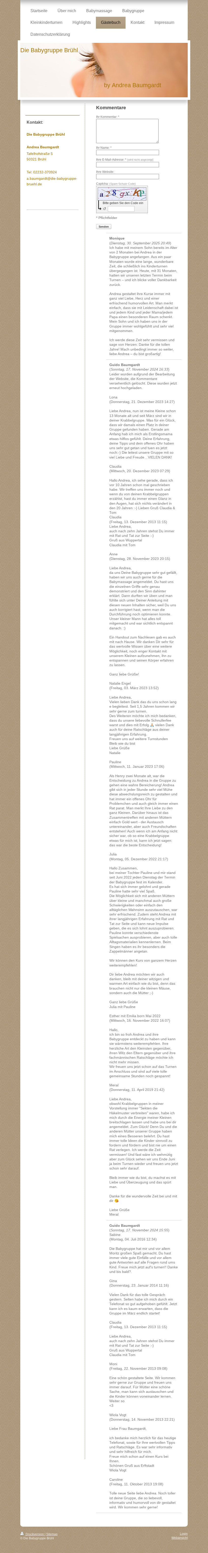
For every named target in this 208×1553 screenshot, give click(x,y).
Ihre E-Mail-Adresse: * (124, 159)
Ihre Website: (105, 172)
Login (184, 1533)
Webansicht (179, 1537)
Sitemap (52, 1534)
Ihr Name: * (104, 148)
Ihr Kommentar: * (107, 117)
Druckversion (35, 1534)
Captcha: (116, 184)
